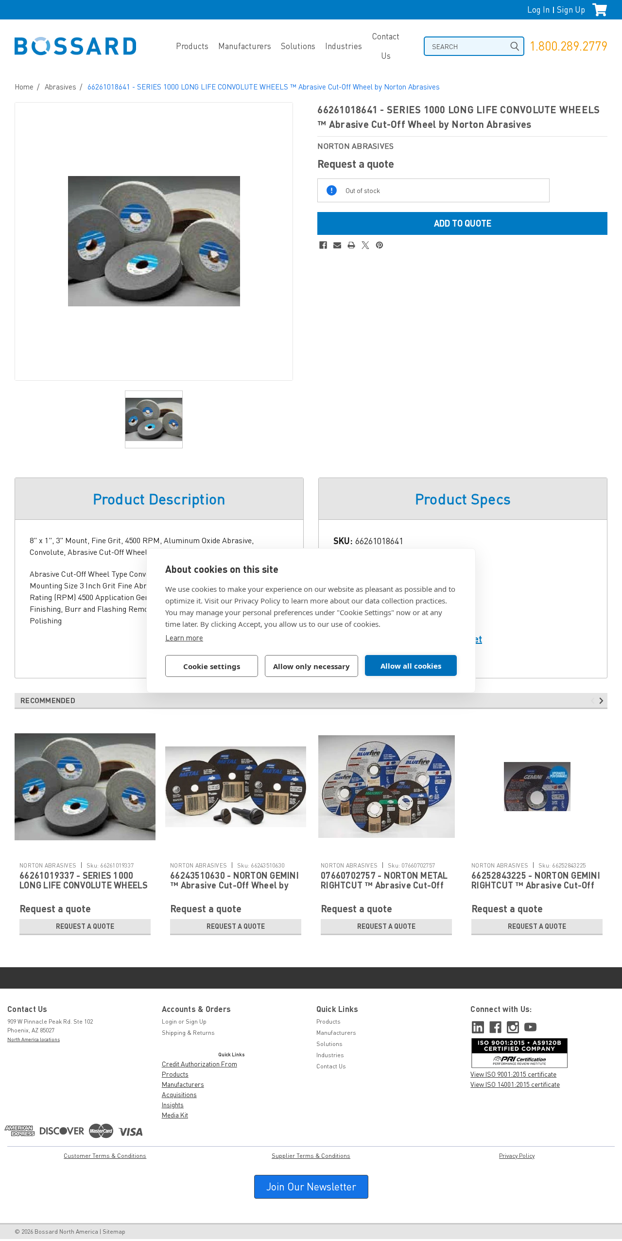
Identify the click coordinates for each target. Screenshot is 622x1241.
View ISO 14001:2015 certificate (515, 1084)
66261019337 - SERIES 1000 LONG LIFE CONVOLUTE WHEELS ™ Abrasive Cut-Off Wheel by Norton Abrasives (83, 889)
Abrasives (60, 86)
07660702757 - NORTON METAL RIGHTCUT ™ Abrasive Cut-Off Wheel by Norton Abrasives (384, 885)
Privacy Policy (517, 1155)
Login (169, 1021)
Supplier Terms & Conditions (311, 1155)
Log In (538, 9)
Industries (343, 46)
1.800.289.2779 (568, 45)
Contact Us (385, 46)
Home (24, 86)
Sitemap (114, 1231)
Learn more (184, 637)
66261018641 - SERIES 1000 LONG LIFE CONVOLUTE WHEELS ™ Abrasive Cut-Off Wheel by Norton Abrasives (263, 86)
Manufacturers (244, 46)
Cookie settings (211, 666)
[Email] (337, 245)
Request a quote (85, 926)
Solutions (298, 46)
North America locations (33, 1039)
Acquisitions (179, 1094)
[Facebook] (323, 245)
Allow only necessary (311, 666)
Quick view (85, 850)
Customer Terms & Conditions (105, 1155)
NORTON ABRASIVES (47, 865)
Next (602, 700)
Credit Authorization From (199, 1064)
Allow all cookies (410, 666)
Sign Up (571, 9)
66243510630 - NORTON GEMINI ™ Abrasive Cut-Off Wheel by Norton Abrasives (234, 885)
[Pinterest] (379, 245)
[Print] (351, 245)
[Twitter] (365, 245)
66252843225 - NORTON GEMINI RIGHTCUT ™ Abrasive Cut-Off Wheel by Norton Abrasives (535, 885)
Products (192, 46)
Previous (594, 700)
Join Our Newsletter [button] (311, 1186)
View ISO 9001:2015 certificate (513, 1074)
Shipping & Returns (188, 1032)
